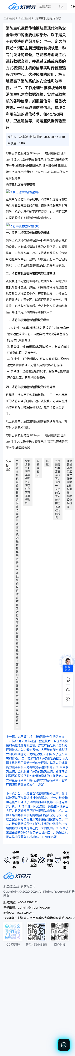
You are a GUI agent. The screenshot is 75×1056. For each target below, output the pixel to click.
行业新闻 (25, 18)
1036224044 (25, 913)
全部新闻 (9, 18)
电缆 (47, 463)
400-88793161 (28, 902)
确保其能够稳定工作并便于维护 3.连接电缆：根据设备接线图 (69, 484)
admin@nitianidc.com (34, 907)
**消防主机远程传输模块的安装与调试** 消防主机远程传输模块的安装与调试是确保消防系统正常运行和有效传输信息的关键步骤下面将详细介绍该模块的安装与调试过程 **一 (17, 594)
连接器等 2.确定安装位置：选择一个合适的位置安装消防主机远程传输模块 (57, 489)
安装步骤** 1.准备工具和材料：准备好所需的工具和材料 (27, 482)
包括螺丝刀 (38, 468)
